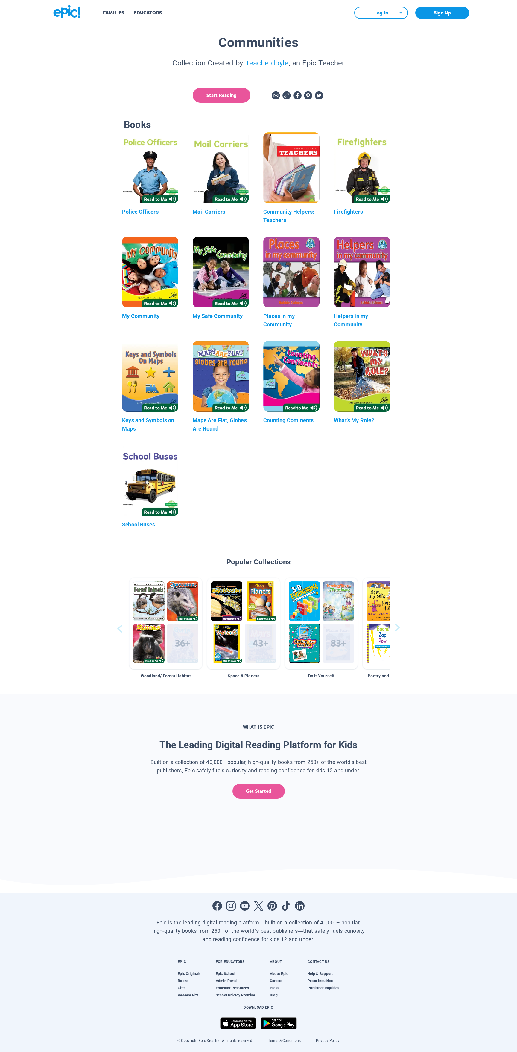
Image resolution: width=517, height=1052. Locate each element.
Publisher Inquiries (323, 988)
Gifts (181, 988)
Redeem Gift (188, 995)
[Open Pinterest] (272, 906)
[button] (165, 623)
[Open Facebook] (217, 906)
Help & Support (320, 974)
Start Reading (221, 95)
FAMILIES (113, 13)
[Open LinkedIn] (300, 906)
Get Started (258, 791)
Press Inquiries (320, 981)
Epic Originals (189, 974)
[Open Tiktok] (286, 906)
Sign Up (442, 13)
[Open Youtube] (245, 906)
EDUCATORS (148, 13)
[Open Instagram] (231, 906)
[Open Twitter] (258, 906)
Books (183, 981)
